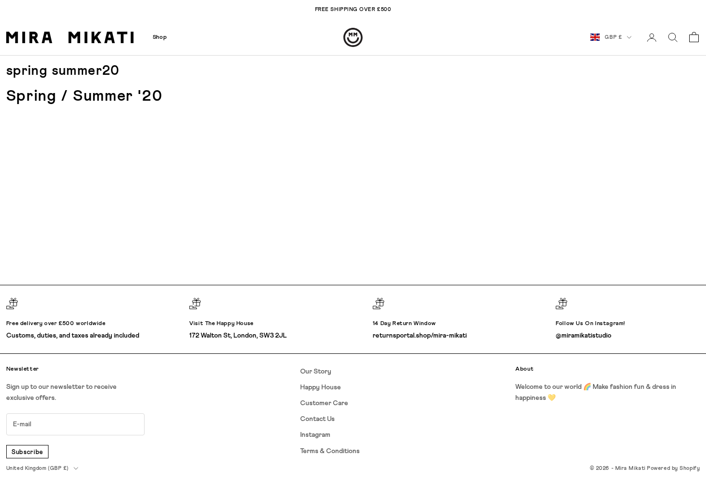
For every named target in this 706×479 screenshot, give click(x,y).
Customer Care (324, 403)
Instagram (315, 435)
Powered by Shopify (673, 468)
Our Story (315, 371)
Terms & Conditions (330, 451)
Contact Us (317, 419)
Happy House (320, 387)
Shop (160, 37)
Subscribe (27, 452)
